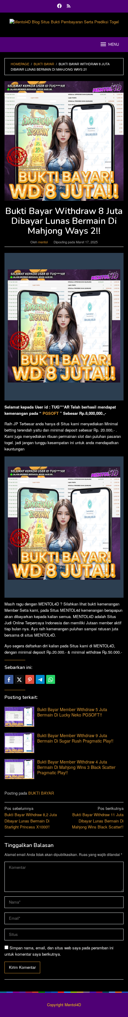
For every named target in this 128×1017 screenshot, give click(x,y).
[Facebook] (59, 6)
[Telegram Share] (40, 679)
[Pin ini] (29, 679)
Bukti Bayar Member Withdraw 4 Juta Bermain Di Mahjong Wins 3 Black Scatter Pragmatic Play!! (76, 767)
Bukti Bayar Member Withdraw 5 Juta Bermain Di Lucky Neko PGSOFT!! (72, 712)
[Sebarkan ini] (8, 679)
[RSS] (68, 6)
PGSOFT (51, 413)
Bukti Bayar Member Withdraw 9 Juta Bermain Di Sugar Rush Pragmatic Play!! (75, 738)
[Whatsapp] (50, 679)
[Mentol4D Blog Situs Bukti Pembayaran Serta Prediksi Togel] (64, 21)
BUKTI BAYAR (41, 793)
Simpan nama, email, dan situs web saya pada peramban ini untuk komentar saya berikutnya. (58, 951)
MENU (113, 44)
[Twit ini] (19, 679)
